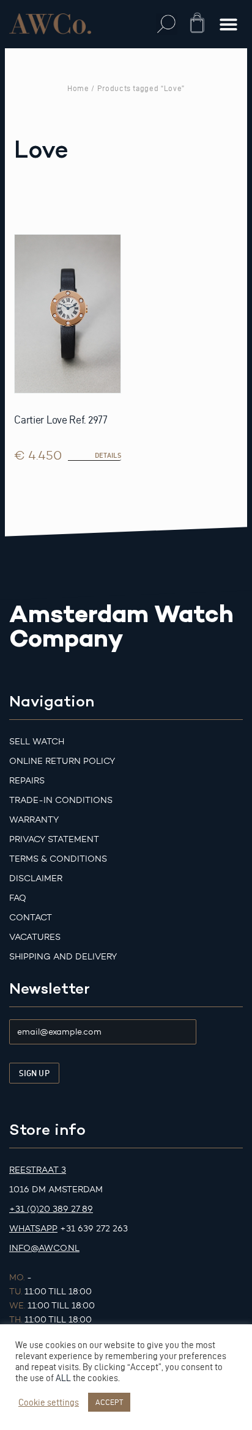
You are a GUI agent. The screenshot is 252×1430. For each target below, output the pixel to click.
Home (78, 88)
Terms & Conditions (58, 859)
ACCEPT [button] (109, 1402)
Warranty (34, 820)
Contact (30, 917)
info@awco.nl (44, 1248)
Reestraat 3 (37, 1170)
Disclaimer (35, 878)
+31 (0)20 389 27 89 (51, 1209)
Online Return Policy (62, 761)
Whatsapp (33, 1228)
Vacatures (35, 937)
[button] (166, 24)
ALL (63, 1378)
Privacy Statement (54, 839)
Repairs (27, 781)
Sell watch (36, 741)
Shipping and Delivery (63, 957)
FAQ (17, 898)
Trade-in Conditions (61, 800)
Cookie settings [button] (48, 1402)
